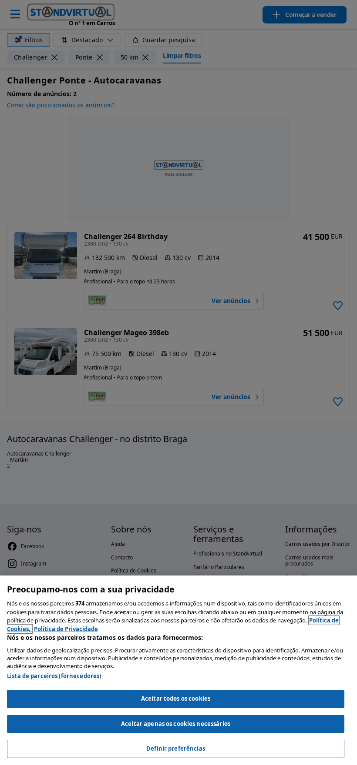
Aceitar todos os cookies (175, 698)
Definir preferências (175, 748)
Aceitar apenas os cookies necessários (175, 724)
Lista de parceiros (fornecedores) (54, 676)
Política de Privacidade (66, 629)
